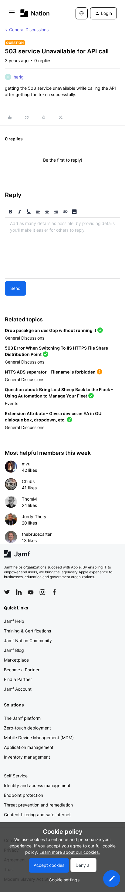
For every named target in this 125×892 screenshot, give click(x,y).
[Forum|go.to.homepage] (35, 13)
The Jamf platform (22, 718)
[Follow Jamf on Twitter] (7, 592)
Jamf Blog (14, 650)
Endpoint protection (23, 795)
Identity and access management (37, 785)
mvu (26, 463)
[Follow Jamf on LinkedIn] (19, 592)
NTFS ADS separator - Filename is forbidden (50, 371)
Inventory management (27, 757)
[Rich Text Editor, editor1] (62, 248)
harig (19, 76)
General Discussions (29, 29)
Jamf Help (14, 621)
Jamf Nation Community (28, 640)
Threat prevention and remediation (38, 804)
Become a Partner (21, 669)
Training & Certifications (27, 630)
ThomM (29, 498)
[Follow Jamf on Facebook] (54, 592)
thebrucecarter (37, 534)
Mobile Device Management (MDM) (39, 737)
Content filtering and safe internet (37, 814)
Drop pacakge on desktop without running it (50, 330)
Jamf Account (18, 689)
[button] (11, 14)
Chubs (28, 481)
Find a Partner (18, 679)
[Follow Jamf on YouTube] (31, 592)
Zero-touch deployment (27, 727)
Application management (28, 747)
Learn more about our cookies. (69, 852)
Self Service (16, 775)
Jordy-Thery (34, 516)
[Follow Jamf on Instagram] (42, 592)
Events (11, 403)
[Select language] (82, 13)
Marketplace (16, 659)
